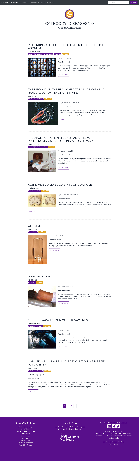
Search (133, 2)
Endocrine (40, 370)
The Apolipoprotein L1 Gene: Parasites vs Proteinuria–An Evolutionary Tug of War (60, 139)
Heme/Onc (39, 326)
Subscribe (53, 2)
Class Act (31, 54)
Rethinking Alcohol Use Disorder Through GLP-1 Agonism (65, 46)
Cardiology (31, 98)
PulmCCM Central (25, 445)
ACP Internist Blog (25, 427)
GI (37, 231)
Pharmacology (48, 54)
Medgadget (25, 440)
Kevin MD (25, 438)
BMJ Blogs (25, 429)
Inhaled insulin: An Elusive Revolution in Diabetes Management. (67, 363)
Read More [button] (63, 75)
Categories (34, 2)
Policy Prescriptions (25, 443)
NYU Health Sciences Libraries (69, 429)
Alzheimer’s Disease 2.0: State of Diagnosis (60, 184)
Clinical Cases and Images (25, 431)
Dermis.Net (25, 436)
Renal (45, 147)
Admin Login (113, 444)
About (24, 2)
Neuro (39, 190)
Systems (43, 2)
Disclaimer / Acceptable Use (113, 442)
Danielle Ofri (25, 434)
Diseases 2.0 (38, 54)
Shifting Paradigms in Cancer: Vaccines (58, 320)
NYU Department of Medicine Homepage (69, 427)
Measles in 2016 (39, 276)
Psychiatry (57, 54)
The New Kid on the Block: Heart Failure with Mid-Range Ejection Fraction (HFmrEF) (67, 91)
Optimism (35, 225)
